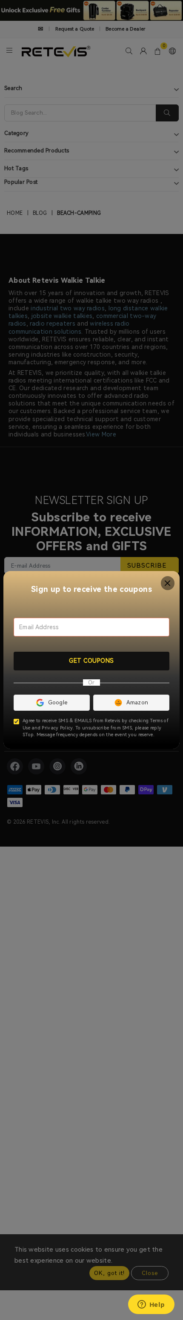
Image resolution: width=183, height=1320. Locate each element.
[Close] (168, 583)
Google (58, 702)
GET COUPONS (91, 660)
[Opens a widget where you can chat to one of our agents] (151, 1305)
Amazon (137, 702)
